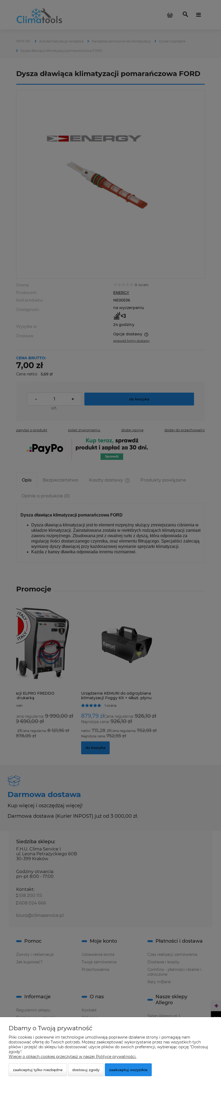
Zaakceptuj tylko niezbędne (38, 1070)
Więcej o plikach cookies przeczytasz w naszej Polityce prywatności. (72, 1056)
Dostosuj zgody (85, 1070)
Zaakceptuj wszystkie (128, 1070)
